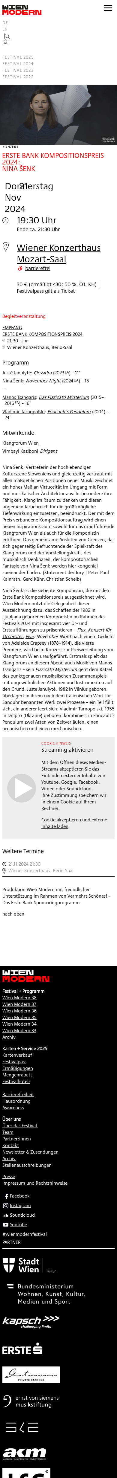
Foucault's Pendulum (69, 411)
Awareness (13, 1107)
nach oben (13, 913)
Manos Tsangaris (19, 397)
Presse (8, 1176)
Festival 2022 (18, 77)
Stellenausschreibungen (27, 1165)
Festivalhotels (16, 1081)
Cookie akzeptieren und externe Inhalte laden (74, 823)
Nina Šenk (12, 380)
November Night (43, 380)
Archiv (9, 1037)
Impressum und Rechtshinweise (35, 1183)
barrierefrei (37, 268)
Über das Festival (19, 1125)
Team (8, 1132)
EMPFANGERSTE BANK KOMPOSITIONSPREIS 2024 (42, 331)
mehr (58, 867)
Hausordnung (16, 1101)
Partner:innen (16, 1138)
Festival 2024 (18, 64)
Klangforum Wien (20, 443)
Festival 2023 (18, 70)
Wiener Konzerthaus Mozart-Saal (58, 253)
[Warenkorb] (8, 51)
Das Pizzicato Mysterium (64, 397)
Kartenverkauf (17, 1055)
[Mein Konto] (5, 44)
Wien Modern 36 (19, 1010)
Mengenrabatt (17, 1074)
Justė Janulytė (16, 372)
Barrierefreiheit (18, 1094)
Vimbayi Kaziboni (20, 451)
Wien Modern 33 (19, 1030)
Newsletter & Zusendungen (30, 1151)
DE (5, 23)
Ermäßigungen (17, 1068)
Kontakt (10, 1145)
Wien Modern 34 (19, 1024)
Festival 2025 (18, 57)
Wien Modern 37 (19, 1004)
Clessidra (43, 372)
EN (5, 29)
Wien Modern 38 (19, 997)
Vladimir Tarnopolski (23, 411)
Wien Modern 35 (19, 1017)
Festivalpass (14, 1061)
